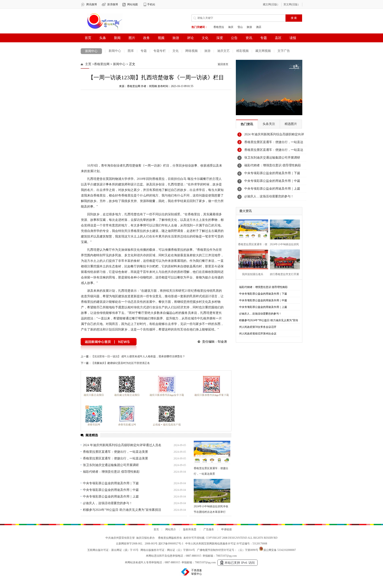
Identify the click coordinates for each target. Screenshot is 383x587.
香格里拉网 (101, 64)
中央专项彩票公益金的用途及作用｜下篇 (111, 483)
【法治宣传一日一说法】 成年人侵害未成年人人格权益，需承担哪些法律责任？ (138, 356)
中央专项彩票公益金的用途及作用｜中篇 (111, 490)
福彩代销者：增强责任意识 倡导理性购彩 (111, 471)
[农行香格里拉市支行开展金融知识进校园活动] (283, 258)
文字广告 (283, 50)
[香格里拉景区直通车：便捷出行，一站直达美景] (212, 453)
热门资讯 (247, 124)
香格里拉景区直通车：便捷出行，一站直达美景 (115, 451)
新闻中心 (91, 51)
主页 (88, 64)
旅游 (207, 50)
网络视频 (191, 50)
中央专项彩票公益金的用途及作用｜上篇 (111, 496)
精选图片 (291, 124)
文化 (175, 50)
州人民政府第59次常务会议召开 (257, 326)
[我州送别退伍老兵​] (252, 258)
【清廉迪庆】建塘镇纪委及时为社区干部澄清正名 (120, 363)
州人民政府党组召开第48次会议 (257, 333)
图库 (131, 50)
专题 (144, 50)
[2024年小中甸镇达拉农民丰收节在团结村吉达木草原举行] (212, 491)
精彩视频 (242, 50)
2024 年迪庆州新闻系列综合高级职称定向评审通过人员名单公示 (274, 135)
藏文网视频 (263, 50)
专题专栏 (159, 50)
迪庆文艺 (223, 50)
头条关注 (269, 124)
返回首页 (223, 64)
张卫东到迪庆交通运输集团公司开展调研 (111, 465)
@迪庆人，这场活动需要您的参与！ (107, 503)
